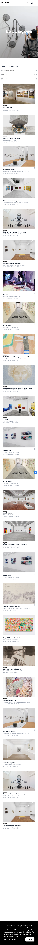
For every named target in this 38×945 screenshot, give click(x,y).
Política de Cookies (10, 939)
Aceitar (30, 939)
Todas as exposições (9, 66)
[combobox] (2, 79)
